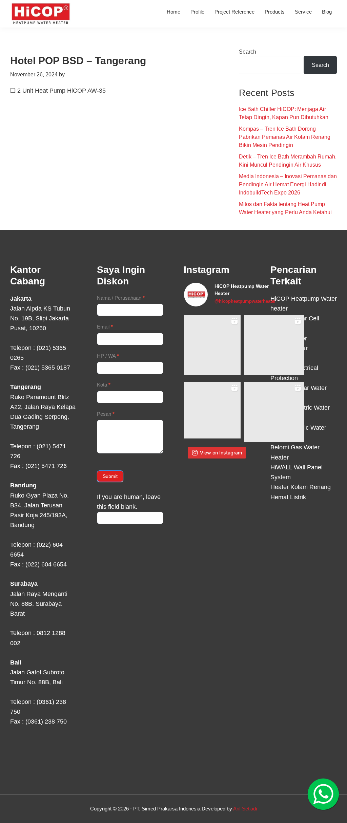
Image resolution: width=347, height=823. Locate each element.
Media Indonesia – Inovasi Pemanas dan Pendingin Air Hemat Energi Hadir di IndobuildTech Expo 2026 (288, 184)
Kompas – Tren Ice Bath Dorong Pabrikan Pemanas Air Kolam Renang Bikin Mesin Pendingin (284, 137)
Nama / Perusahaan (121, 298)
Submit (110, 476)
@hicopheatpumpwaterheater (245, 301)
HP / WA (108, 356)
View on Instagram (221, 452)
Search (247, 52)
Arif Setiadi (245, 808)
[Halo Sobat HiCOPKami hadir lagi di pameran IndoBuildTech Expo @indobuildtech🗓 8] (274, 345)
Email (105, 327)
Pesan (106, 414)
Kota (103, 385)
